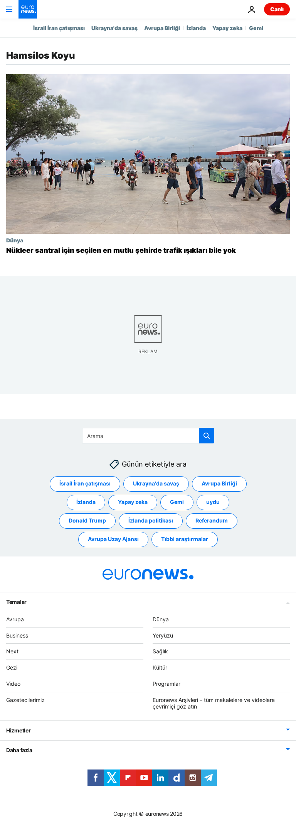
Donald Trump (87, 521)
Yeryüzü (163, 635)
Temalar (16, 602)
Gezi (11, 668)
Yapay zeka (227, 28)
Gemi (256, 28)
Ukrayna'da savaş (114, 28)
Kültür (160, 668)
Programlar (166, 683)
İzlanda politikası (150, 521)
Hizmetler (18, 730)
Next (12, 651)
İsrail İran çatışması (59, 28)
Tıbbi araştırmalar (184, 539)
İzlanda (196, 28)
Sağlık (160, 651)
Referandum (211, 521)
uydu (213, 502)
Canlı (277, 9)
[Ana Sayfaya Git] (27, 9)
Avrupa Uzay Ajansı (113, 539)
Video (13, 683)
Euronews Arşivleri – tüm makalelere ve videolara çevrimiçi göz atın (214, 703)
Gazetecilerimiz (25, 700)
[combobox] (148, 435)
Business (17, 635)
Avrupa (15, 619)
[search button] (206, 435)
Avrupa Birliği (162, 28)
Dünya (14, 240)
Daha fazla (19, 750)
